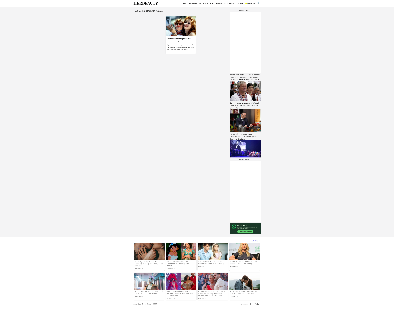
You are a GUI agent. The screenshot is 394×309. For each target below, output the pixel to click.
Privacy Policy (254, 304)
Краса (212, 3)
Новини (240, 3)
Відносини (193, 3)
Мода (185, 3)
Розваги (219, 3)
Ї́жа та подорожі (230, 3)
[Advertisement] (245, 42)
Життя (205, 3)
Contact (244, 304)
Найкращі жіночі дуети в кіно (179, 39)
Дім (200, 3)
